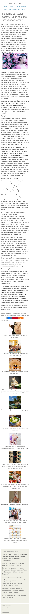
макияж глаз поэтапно (11, 315)
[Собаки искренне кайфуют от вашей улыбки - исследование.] (15, 370)
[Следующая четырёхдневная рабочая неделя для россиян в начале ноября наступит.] (15, 537)
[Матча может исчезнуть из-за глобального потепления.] (15, 426)
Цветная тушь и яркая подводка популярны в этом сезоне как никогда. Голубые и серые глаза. (14, 579)
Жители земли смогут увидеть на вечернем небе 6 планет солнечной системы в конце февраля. (13, 590)
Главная (5, 6)
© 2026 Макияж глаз (6, 605)
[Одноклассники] (21, 318)
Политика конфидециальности (8, 609)
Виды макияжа (21, 6)
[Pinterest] (15, 318)
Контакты (4, 607)
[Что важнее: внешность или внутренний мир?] (15, 502)
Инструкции (16, 9)
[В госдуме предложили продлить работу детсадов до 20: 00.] (15, 352)
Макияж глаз (15, 3)
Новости (12, 6)
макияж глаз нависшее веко (23, 315)
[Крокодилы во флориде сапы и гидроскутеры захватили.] (15, 408)
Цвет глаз (7, 9)
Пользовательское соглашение (13, 607)
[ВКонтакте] (9, 318)
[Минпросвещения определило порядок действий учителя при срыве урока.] (15, 518)
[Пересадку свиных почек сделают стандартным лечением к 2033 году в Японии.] (15, 444)
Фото (23, 9)
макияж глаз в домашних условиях (13, 313)
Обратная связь (5, 612)
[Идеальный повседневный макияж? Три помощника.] (15, 333)
